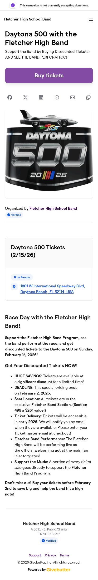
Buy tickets (49, 75)
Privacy (50, 555)
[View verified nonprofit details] (14, 214)
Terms (64, 555)
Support (35, 555)
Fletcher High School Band (27, 19)
